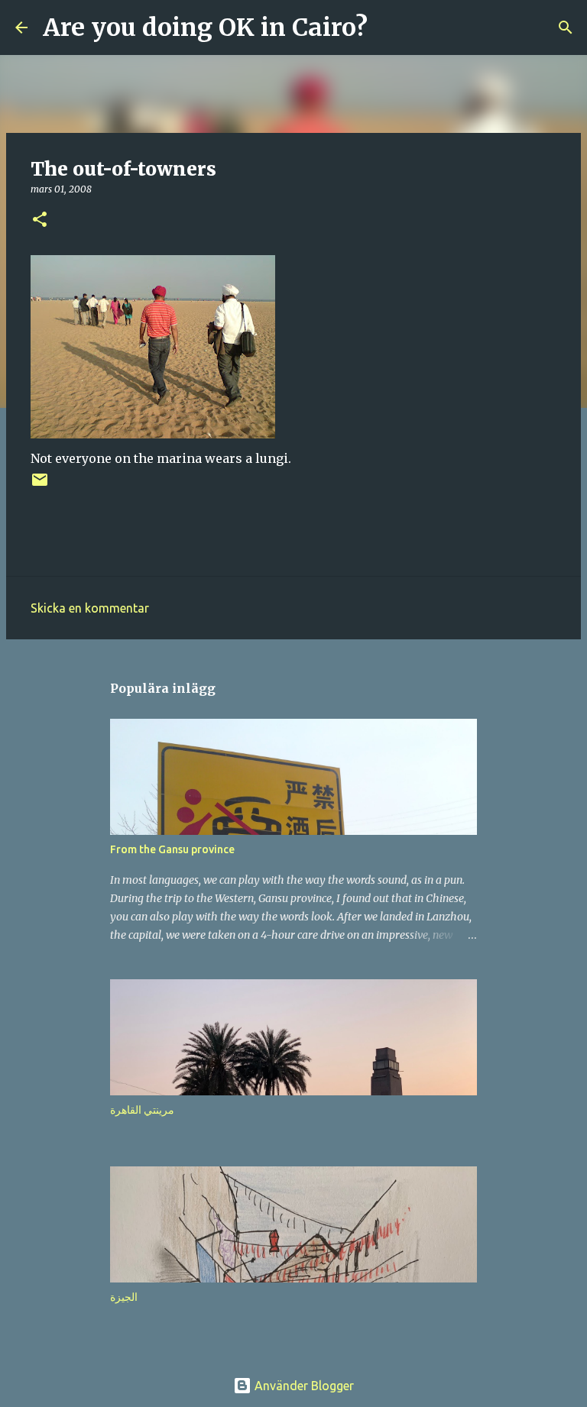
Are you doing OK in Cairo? (205, 27)
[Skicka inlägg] (40, 485)
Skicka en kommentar (90, 608)
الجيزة (124, 1297)
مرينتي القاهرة (142, 1110)
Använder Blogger (302, 1385)
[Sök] (389, 27)
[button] (40, 220)
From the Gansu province (172, 849)
